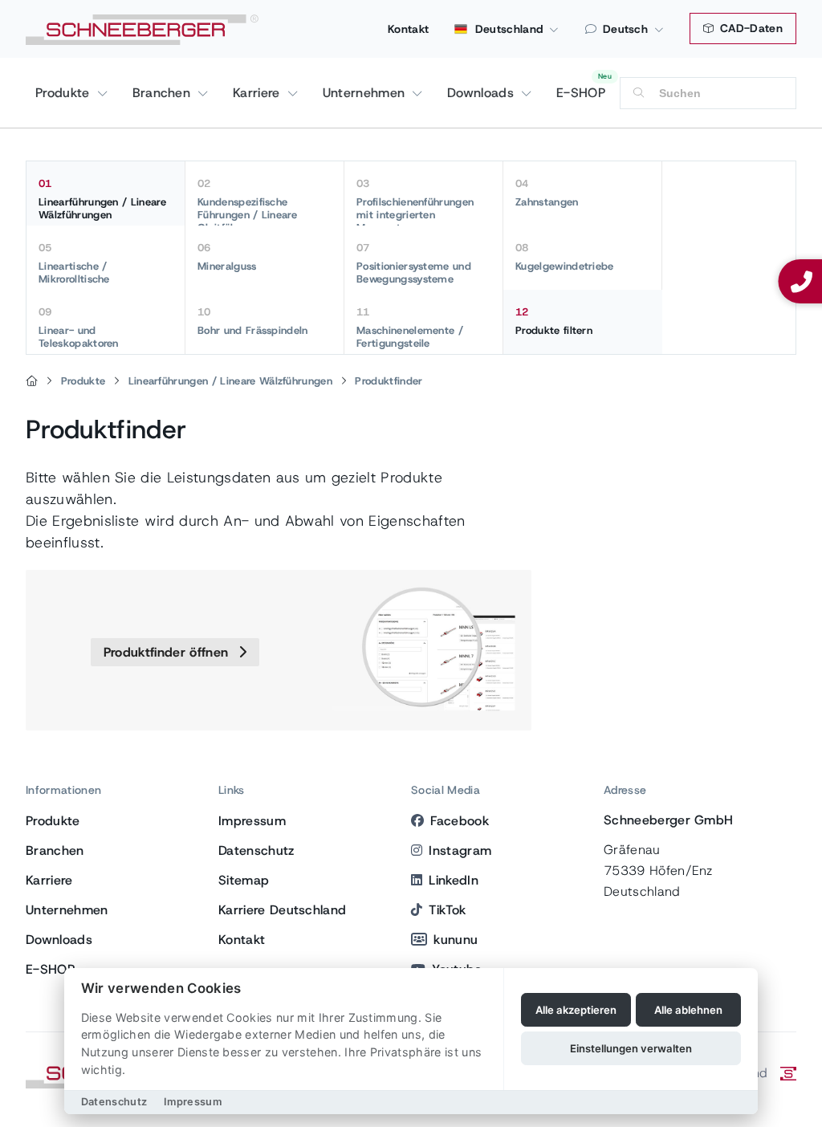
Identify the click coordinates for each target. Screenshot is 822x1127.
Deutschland (507, 29)
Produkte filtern (553, 321)
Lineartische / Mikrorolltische (74, 263)
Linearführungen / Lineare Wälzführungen (102, 199)
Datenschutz (256, 850)
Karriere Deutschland (282, 909)
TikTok (447, 909)
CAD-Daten (750, 28)
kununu (455, 939)
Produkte (64, 92)
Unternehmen (366, 92)
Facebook (459, 820)
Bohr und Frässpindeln (252, 321)
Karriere (258, 92)
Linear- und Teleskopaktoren (79, 327)
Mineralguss (227, 257)
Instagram (460, 850)
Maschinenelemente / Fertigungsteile (409, 327)
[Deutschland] (32, 381)
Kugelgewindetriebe (564, 257)
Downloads (482, 92)
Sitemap (243, 880)
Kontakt (408, 29)
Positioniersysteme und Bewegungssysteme (413, 263)
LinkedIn (453, 880)
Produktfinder (388, 381)
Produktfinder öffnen (168, 652)
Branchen (163, 92)
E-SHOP (580, 92)
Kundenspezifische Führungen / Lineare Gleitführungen (247, 201)
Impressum (252, 820)
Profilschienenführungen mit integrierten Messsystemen (415, 201)
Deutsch (625, 29)
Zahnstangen (547, 193)
